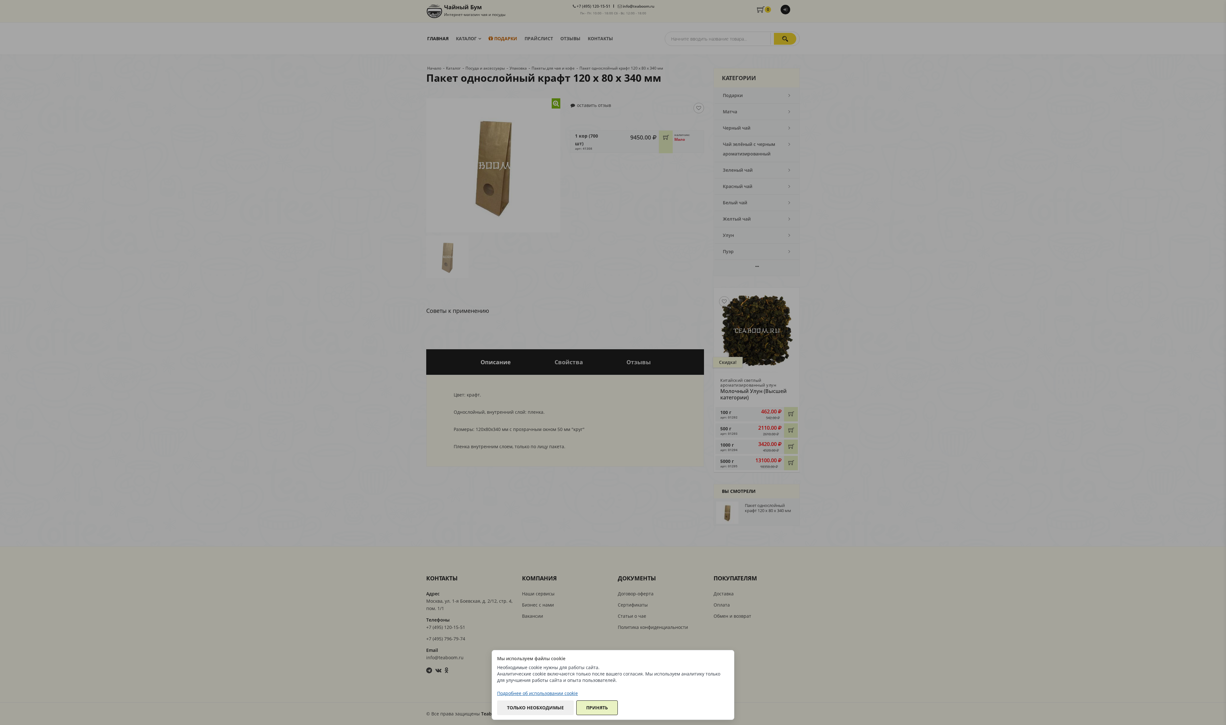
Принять (597, 708)
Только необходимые (535, 708)
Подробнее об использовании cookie (537, 693)
